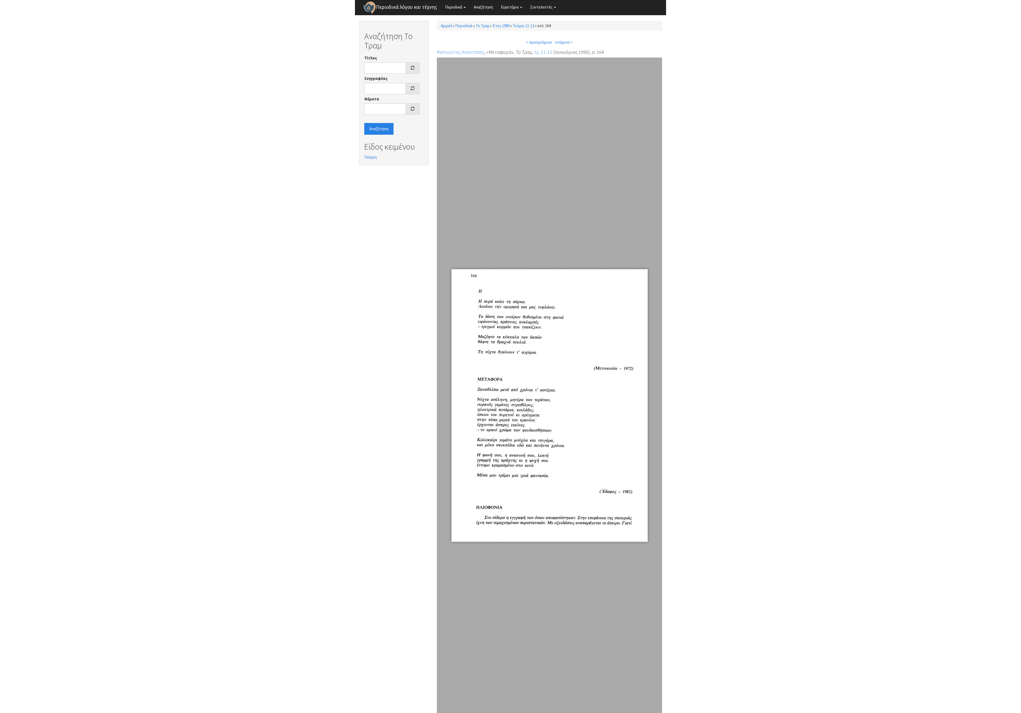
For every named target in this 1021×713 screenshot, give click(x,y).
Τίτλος (370, 57)
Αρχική (446, 25)
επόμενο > (564, 42)
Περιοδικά (454, 7)
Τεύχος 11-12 (523, 25)
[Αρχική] (369, 7)
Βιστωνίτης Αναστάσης (460, 52)
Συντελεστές (541, 7)
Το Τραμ (482, 25)
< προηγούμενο (539, 42)
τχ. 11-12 (543, 52)
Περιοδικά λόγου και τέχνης (406, 7)
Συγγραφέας (376, 78)
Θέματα (371, 98)
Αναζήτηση (483, 7)
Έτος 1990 (501, 25)
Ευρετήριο (510, 7)
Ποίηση (370, 157)
